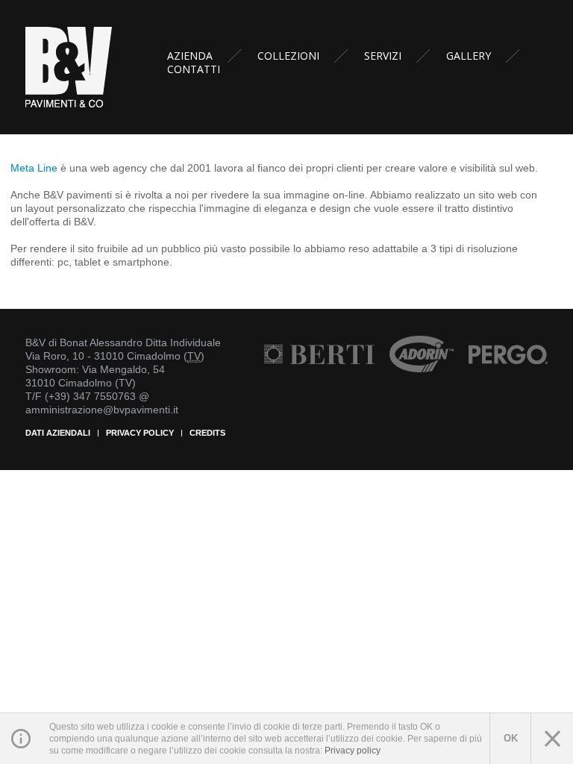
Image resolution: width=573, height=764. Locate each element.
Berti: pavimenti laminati (319, 354)
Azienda (190, 56)
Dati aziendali (57, 433)
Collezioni (288, 56)
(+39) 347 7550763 (90, 396)
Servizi (382, 56)
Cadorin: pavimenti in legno (421, 354)
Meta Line (33, 168)
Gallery (468, 56)
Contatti (193, 69)
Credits (207, 433)
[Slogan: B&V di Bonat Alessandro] (70, 66)
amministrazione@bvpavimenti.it (101, 410)
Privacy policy (140, 433)
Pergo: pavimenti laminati (508, 354)
